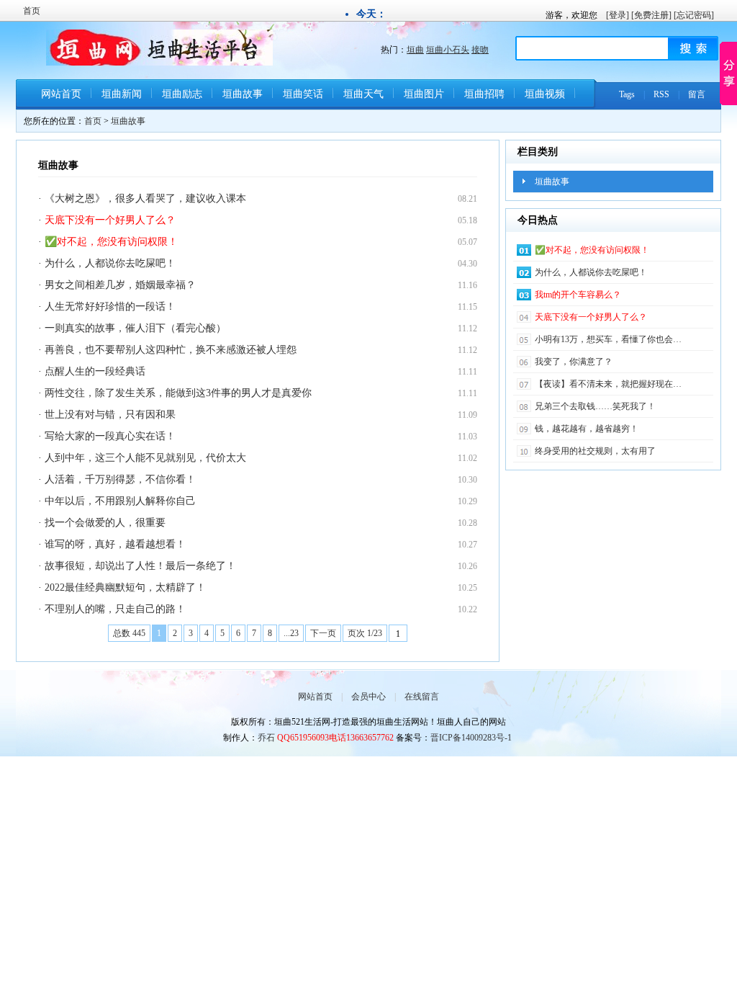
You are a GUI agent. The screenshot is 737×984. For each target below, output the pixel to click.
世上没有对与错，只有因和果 (110, 414)
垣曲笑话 (303, 94)
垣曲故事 (242, 94)
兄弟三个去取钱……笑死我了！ (595, 406)
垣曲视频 (545, 94)
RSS (661, 94)
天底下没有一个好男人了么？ (110, 220)
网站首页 (61, 94)
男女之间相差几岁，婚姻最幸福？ (120, 284)
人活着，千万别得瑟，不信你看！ (120, 479)
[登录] (617, 15)
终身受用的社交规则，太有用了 (595, 451)
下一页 (323, 633)
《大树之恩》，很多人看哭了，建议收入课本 (145, 198)
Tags (627, 94)
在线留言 (421, 697)
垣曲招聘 (484, 94)
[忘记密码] (694, 15)
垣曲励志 (182, 94)
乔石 (266, 738)
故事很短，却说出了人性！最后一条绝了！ (140, 565)
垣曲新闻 (121, 94)
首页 (31, 11)
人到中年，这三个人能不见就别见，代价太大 (145, 457)
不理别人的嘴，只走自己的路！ (115, 609)
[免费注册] (651, 15)
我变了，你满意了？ (573, 362)
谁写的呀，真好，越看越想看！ (115, 544)
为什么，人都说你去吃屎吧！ (110, 263)
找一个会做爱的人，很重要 (105, 522)
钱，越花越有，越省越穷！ (586, 429)
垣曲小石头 (447, 50)
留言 (696, 94)
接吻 (480, 50)
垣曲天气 (363, 94)
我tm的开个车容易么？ (578, 295)
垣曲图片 (424, 94)
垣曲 (415, 50)
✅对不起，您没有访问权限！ (111, 241)
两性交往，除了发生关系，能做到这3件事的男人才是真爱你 (178, 393)
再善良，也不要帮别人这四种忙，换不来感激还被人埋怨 (171, 349)
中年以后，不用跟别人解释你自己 (120, 501)
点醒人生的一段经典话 (95, 371)
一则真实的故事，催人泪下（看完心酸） (135, 328)
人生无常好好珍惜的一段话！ (110, 306)
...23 (291, 633)
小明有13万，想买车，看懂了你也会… (608, 339)
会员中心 (368, 697)
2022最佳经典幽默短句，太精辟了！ (125, 587)
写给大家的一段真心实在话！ (110, 436)
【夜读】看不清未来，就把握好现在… (608, 384)
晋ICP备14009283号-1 (471, 738)
